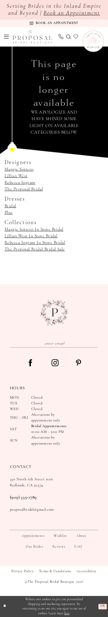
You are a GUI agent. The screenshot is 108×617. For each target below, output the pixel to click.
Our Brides (34, 547)
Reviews (58, 547)
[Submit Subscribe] (94, 343)
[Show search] (68, 37)
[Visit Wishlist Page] (76, 37)
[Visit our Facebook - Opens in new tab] (30, 363)
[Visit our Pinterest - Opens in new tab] (78, 363)
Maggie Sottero (19, 169)
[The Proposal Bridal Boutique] (32, 37)
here (66, 613)
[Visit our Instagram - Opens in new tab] (55, 363)
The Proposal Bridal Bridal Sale (34, 249)
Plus (8, 212)
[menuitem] (6, 36)
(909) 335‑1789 (23, 497)
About (81, 536)
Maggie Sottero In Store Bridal (33, 229)
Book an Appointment (72, 13)
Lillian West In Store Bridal (30, 236)
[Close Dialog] (4, 606)
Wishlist (60, 536)
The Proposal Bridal (23, 189)
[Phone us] (61, 36)
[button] (6, 36)
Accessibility (86, 571)
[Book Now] (93, 41)
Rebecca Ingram (19, 182)
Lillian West (16, 176)
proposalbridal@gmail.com (32, 510)
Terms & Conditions (55, 571)
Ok (102, 606)
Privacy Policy (22, 571)
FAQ (78, 547)
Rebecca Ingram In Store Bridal (34, 242)
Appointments (33, 536)
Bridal (10, 206)
